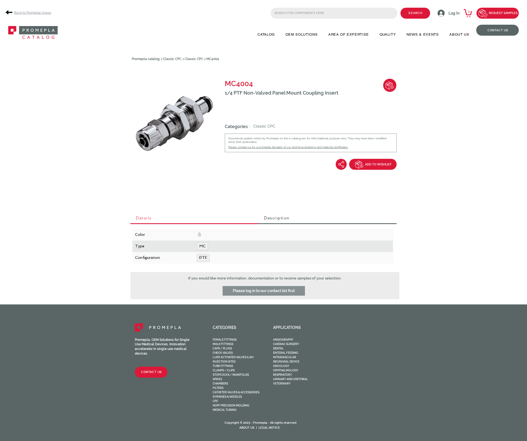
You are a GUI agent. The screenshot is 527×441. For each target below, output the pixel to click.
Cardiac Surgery (286, 344)
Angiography (283, 339)
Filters (218, 387)
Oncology (281, 366)
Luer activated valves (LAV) (233, 357)
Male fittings (223, 344)
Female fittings (225, 339)
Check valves (223, 352)
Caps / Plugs (222, 348)
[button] (266, 34)
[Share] (341, 164)
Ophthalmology (285, 370)
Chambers (220, 383)
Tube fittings (223, 366)
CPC (215, 401)
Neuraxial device (286, 361)
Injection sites (224, 361)
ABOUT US (246, 427)
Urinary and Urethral (290, 379)
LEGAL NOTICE (269, 427)
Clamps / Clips (224, 370)
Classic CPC (172, 59)
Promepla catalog (146, 59)
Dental (278, 348)
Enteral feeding (285, 352)
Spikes (217, 379)
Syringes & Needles (227, 396)
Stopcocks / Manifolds (231, 374)
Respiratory (282, 374)
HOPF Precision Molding (231, 405)
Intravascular (284, 357)
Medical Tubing (224, 409)
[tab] (194, 218)
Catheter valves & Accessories (236, 392)
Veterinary (282, 383)
